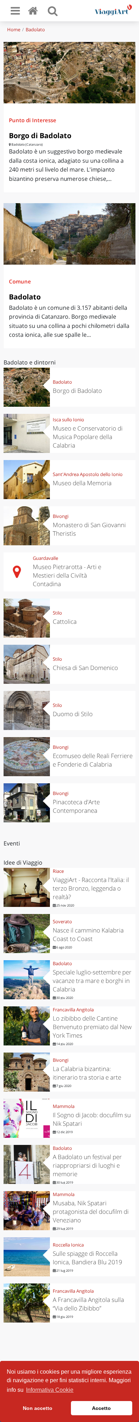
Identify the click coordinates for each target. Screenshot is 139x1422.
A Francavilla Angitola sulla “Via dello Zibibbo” (88, 1304)
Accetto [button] (101, 1408)
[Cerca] (52, 10)
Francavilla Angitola (73, 1009)
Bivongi (60, 516)
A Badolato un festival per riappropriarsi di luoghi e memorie (87, 1165)
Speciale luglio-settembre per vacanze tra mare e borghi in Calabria (92, 980)
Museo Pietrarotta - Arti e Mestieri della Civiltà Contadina (67, 575)
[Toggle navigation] (15, 10)
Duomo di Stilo (73, 714)
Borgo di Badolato (40, 135)
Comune (20, 281)
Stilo (57, 613)
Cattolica (65, 621)
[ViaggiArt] (34, 10)
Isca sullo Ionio (68, 419)
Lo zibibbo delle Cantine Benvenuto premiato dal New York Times (92, 1026)
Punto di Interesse (32, 120)
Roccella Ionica (68, 1245)
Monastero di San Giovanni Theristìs (89, 529)
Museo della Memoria (82, 483)
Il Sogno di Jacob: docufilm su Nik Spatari (92, 1119)
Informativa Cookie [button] (49, 1390)
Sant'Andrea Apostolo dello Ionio (88, 474)
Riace (58, 871)
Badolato (35, 29)
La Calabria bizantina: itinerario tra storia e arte (87, 1073)
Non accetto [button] (37, 1408)
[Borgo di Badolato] (69, 72)
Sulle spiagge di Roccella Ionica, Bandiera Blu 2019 (87, 1257)
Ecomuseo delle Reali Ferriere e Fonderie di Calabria (93, 760)
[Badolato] (69, 234)
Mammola (63, 1106)
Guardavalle (45, 558)
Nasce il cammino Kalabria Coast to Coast (88, 934)
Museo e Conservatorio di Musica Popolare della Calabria (88, 436)
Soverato (62, 921)
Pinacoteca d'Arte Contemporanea (76, 806)
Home (13, 29)
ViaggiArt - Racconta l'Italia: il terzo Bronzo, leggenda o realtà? (91, 888)
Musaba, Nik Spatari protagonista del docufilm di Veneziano (91, 1211)
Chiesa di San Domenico (85, 668)
